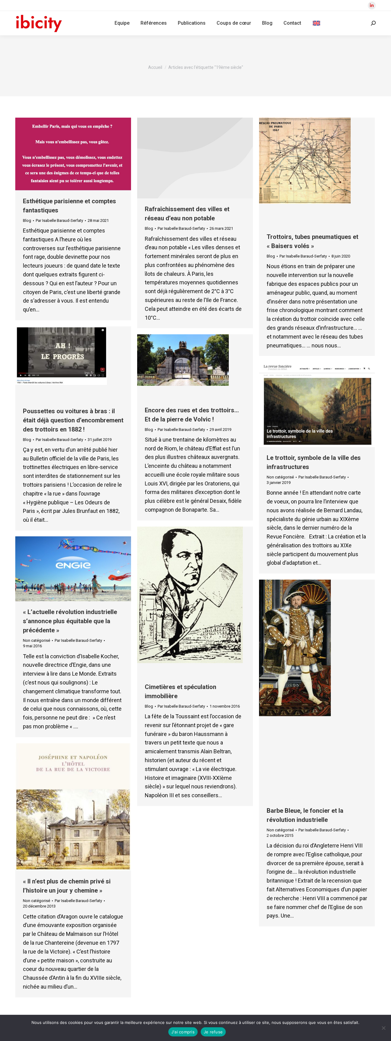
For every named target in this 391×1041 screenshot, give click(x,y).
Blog (27, 220)
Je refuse (213, 1031)
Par (59, 220)
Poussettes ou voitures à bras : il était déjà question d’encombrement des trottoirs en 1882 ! (73, 420)
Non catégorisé (280, 477)
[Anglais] (316, 23)
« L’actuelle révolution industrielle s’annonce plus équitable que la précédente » (70, 621)
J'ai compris (183, 1031)
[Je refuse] (383, 1028)
